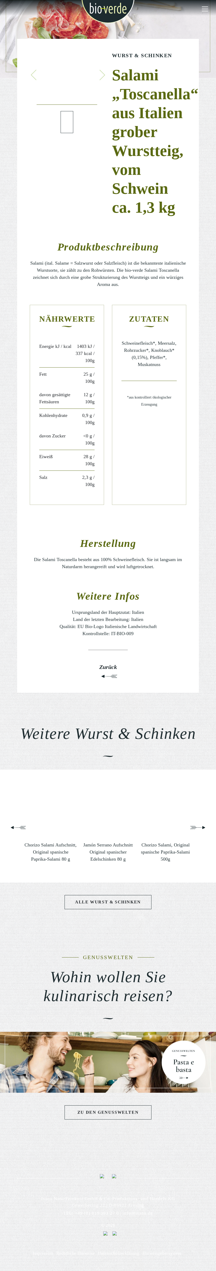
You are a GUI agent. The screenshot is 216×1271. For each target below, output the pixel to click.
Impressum (43, 1253)
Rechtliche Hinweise (75, 1253)
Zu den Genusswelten (108, 1112)
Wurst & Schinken (142, 55)
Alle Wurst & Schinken (108, 902)
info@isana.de (137, 1213)
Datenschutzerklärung (118, 1253)
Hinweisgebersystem (162, 1253)
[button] (34, 74)
